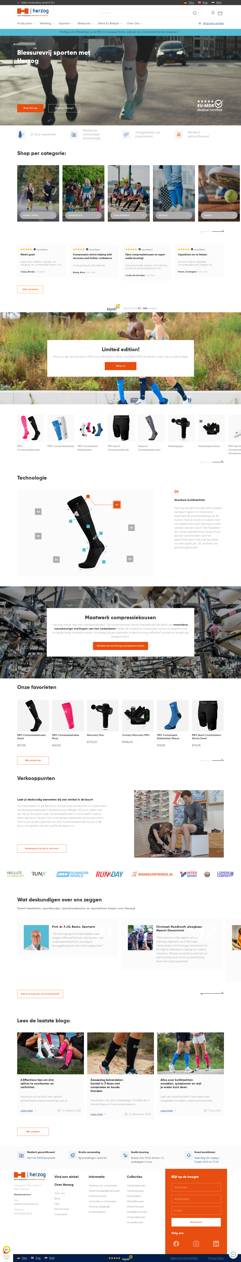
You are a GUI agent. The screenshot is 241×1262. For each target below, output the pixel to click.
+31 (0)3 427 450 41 (23, 1213)
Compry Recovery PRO (136, 735)
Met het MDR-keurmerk (41, 1157)
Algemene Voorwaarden (184, 1258)
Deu (191, 2)
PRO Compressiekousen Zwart (31, 737)
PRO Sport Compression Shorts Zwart (206, 737)
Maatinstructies (97, 1196)
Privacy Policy (216, 1258)
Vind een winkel (213, 23)
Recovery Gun (95, 735)
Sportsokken (134, 1196)
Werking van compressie (103, 1185)
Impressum (61, 1214)
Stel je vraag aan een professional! (40, 994)
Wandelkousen (135, 1201)
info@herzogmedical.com (26, 1204)
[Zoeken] (194, 13)
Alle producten (33, 760)
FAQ (57, 1203)
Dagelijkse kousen (137, 1211)
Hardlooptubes (135, 1190)
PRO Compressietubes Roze (65, 737)
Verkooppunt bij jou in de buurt (42, 848)
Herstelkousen (135, 1222)
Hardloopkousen (136, 1185)
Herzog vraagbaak (99, 1206)
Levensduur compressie (102, 1201)
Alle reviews (30, 289)
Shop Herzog (30, 108)
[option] (38, 193)
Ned (218, 2)
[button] (26, 23)
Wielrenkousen (135, 1206)
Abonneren (196, 1222)
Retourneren (61, 1209)
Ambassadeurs (97, 1211)
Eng (205, 2)
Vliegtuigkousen (136, 1217)
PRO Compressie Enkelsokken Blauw (168, 737)
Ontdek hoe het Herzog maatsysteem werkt (120, 646)
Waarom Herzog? (64, 108)
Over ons (59, 1193)
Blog (57, 1198)
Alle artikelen (33, 1132)
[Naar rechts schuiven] (218, 760)
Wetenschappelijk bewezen (104, 1190)
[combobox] (149, 13)
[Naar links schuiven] (206, 760)
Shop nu (120, 366)
